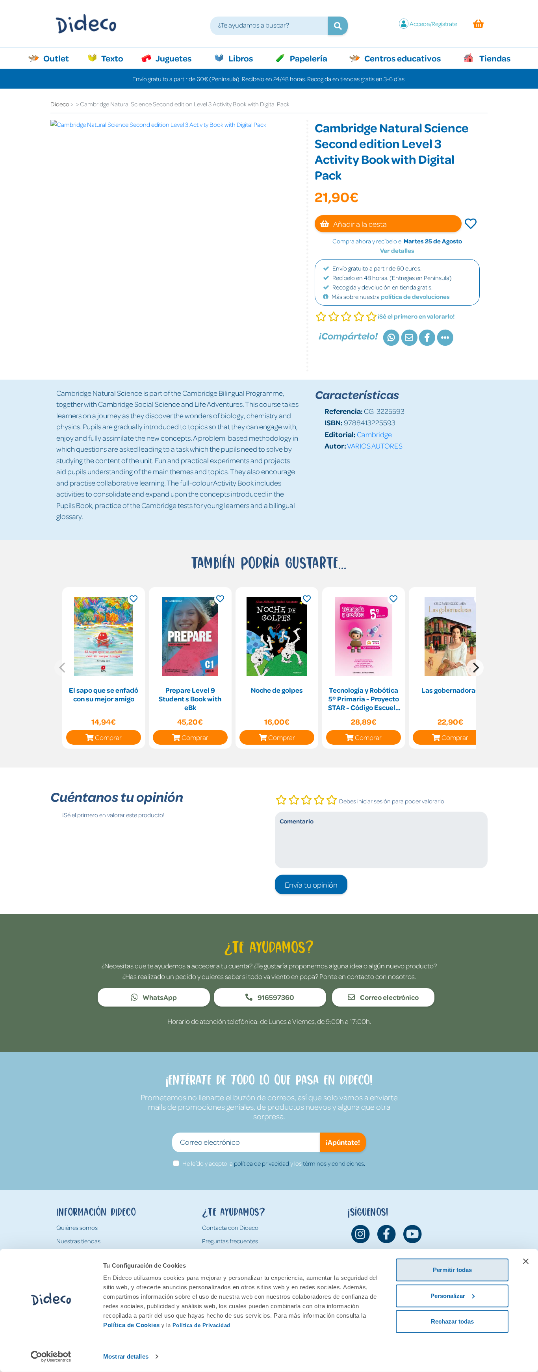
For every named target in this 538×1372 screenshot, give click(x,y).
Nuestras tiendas (78, 1241)
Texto (116, 57)
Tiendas (494, 57)
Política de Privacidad (201, 1325)
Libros (240, 57)
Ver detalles (397, 250)
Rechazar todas (452, 1321)
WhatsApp (159, 997)
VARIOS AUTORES (375, 445)
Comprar (108, 737)
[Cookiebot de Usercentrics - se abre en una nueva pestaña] (51, 1357)
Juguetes (172, 57)
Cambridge (374, 434)
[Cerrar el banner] (526, 1261)
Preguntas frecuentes (230, 1241)
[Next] (475, 668)
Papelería (307, 57)
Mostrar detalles (125, 1356)
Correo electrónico (389, 997)
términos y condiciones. (334, 1163)
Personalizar (447, 1295)
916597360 (275, 997)
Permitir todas (452, 1269)
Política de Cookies (131, 1325)
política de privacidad (261, 1163)
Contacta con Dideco (230, 1227)
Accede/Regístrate (433, 24)
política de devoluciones (415, 296)
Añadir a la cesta (359, 223)
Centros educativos (402, 57)
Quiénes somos (77, 1227)
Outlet (60, 57)
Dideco (59, 104)
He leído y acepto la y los (273, 1163)
